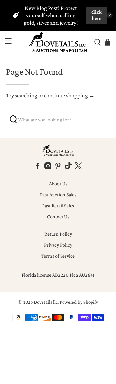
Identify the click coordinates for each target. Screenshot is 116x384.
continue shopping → (69, 95)
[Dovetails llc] (58, 42)
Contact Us (58, 216)
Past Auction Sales (58, 194)
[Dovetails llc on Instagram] (48, 167)
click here (96, 15)
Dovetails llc (46, 301)
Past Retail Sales (58, 205)
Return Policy (58, 234)
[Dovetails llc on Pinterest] (58, 167)
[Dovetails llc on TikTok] (68, 167)
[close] (109, 15)
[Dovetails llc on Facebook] (37, 167)
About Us (58, 183)
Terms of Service (58, 256)
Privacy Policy (58, 245)
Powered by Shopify (79, 301)
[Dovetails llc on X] (78, 167)
